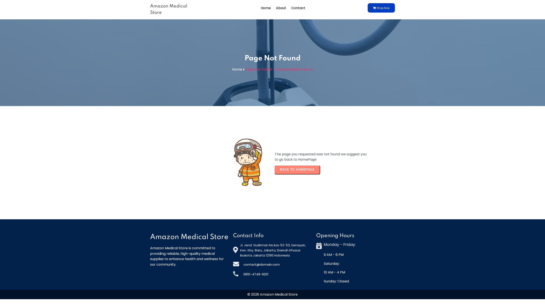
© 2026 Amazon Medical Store (272, 294)
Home (237, 69)
